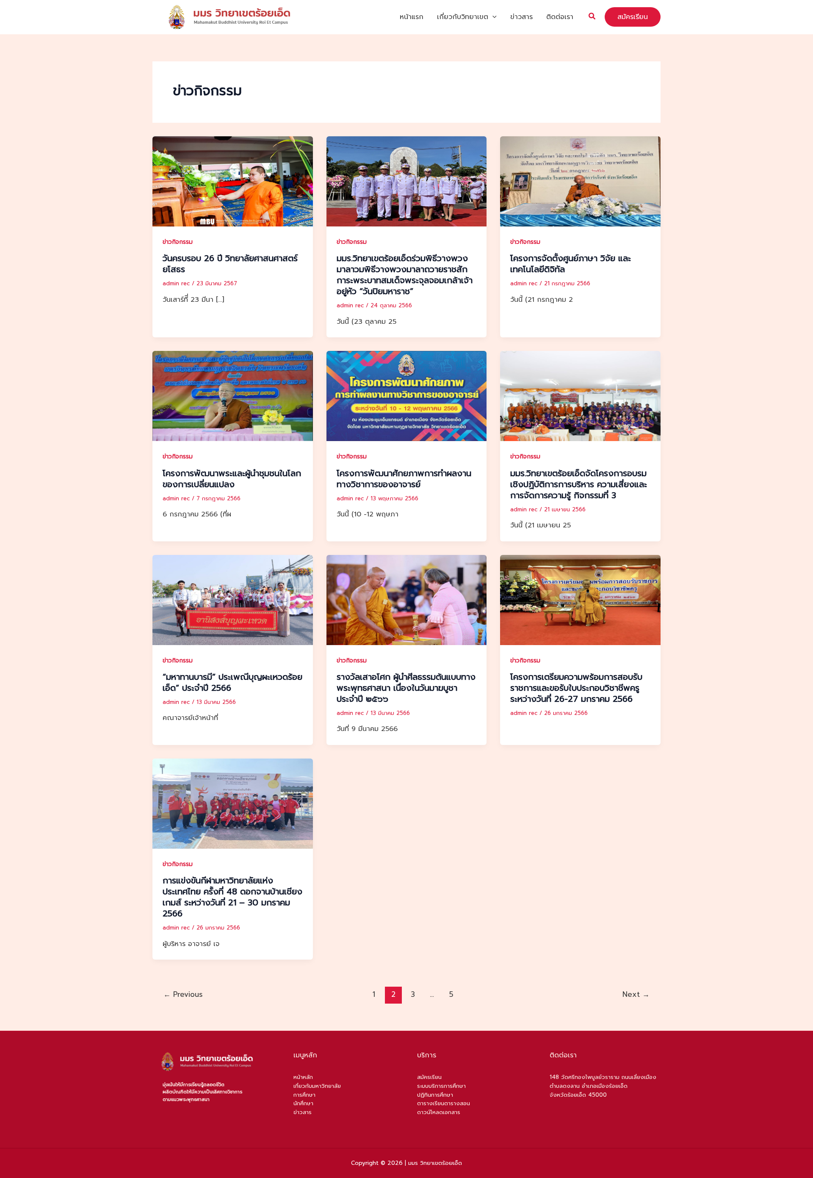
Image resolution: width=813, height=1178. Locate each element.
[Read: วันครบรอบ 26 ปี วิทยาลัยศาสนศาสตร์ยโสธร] (232, 181)
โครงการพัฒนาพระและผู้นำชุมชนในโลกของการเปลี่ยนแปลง (232, 479)
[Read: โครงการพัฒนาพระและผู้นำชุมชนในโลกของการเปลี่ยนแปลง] (232, 396)
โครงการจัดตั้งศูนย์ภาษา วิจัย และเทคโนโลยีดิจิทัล (570, 264)
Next (636, 994)
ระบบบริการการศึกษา (441, 1086)
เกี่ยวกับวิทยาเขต (462, 17)
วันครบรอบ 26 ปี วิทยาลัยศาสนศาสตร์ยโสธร (230, 264)
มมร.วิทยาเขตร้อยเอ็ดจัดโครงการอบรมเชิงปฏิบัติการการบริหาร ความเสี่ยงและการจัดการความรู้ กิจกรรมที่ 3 (578, 484)
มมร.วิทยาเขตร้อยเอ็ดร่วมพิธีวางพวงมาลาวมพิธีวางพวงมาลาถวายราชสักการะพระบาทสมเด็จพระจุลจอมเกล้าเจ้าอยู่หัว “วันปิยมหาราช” (405, 275)
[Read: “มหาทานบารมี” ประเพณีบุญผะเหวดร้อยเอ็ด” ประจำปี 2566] (232, 599)
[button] (492, 17)
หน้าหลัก (303, 1077)
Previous (183, 994)
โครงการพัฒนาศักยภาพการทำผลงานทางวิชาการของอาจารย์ (404, 479)
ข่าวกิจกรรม (178, 241)
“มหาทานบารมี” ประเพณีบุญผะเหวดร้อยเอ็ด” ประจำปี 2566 (232, 682)
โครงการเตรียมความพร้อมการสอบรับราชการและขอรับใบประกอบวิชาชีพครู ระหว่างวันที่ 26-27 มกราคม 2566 (576, 687)
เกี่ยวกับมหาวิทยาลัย (317, 1086)
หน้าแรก (411, 17)
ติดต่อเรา (559, 17)
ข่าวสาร (521, 17)
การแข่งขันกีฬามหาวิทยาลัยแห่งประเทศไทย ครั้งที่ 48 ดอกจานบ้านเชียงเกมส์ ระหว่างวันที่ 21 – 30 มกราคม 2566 (232, 897)
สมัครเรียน (429, 1077)
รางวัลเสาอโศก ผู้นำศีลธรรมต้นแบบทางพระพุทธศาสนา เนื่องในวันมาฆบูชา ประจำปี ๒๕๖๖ (406, 687)
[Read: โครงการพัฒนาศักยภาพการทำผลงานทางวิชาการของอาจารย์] (406, 396)
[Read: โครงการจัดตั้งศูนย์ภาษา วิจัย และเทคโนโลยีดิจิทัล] (580, 181)
